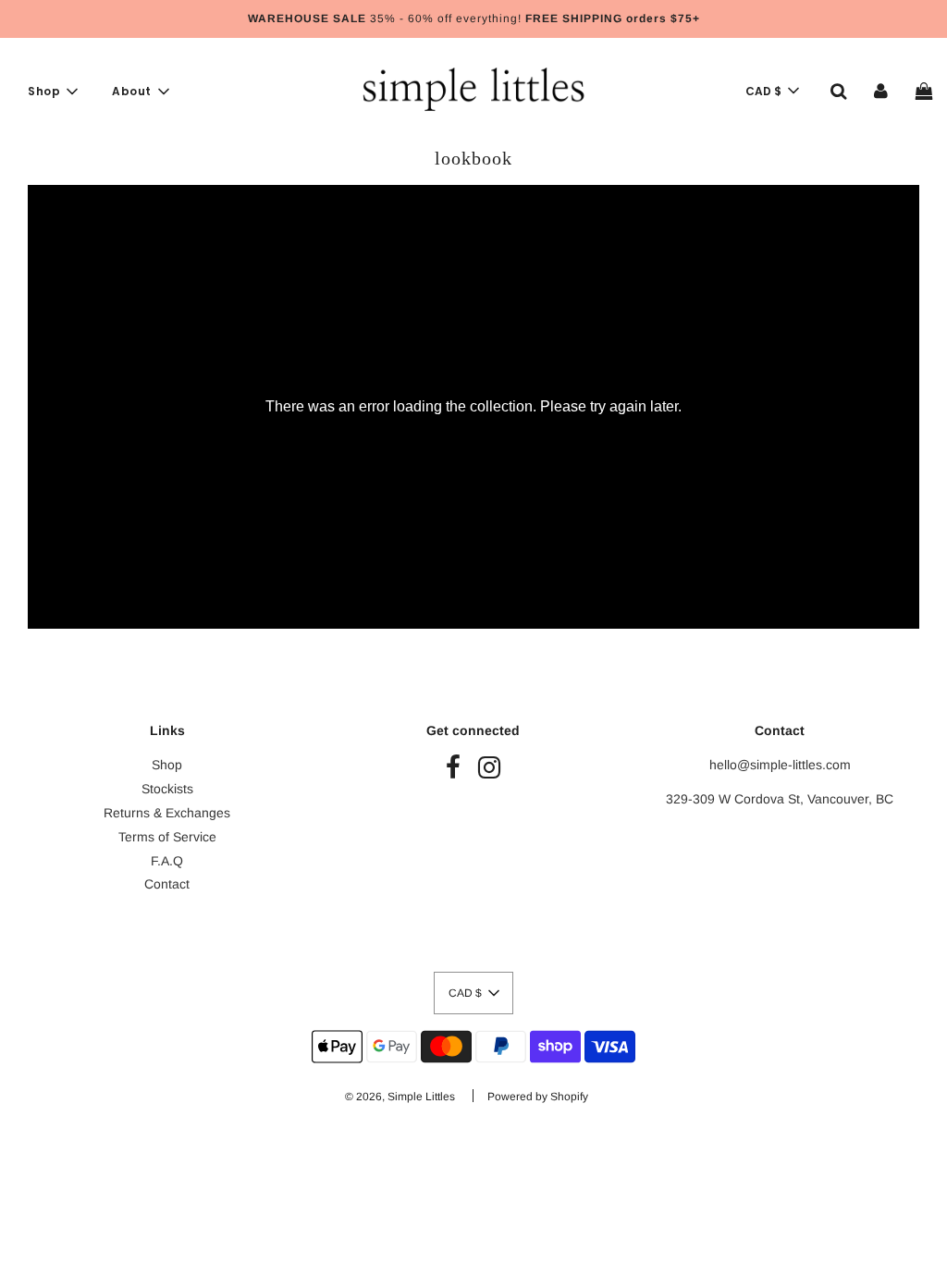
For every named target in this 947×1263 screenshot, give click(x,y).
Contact (167, 884)
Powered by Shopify (537, 1096)
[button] (772, 91)
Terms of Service (167, 836)
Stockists (167, 788)
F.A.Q (167, 860)
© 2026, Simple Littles (400, 1096)
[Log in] (881, 90)
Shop (167, 764)
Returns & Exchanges (167, 812)
